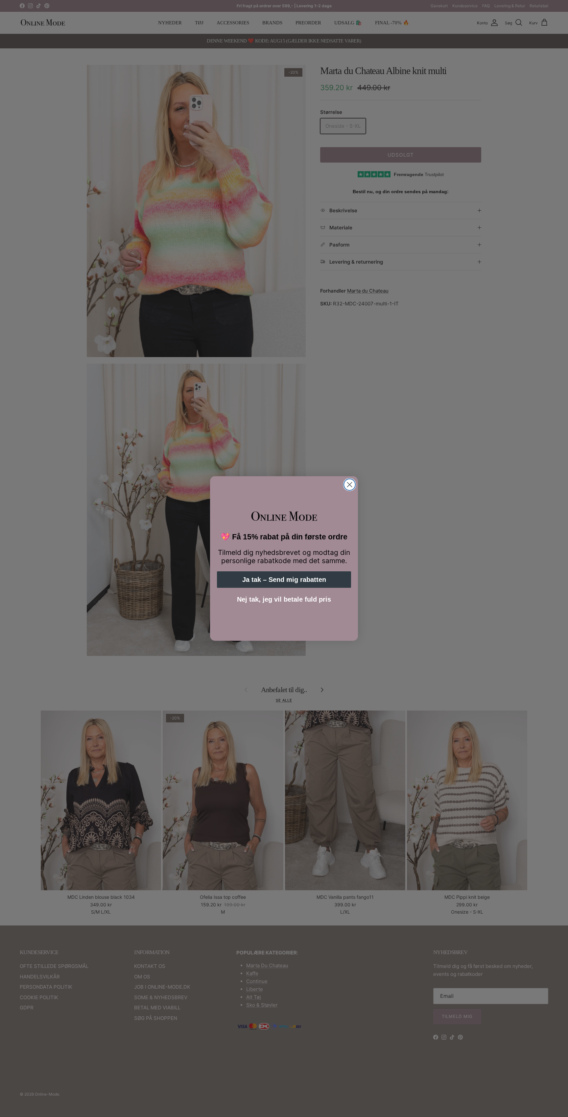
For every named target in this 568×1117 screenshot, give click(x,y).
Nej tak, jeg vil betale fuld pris (284, 599)
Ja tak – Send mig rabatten (284, 579)
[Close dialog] (349, 484)
